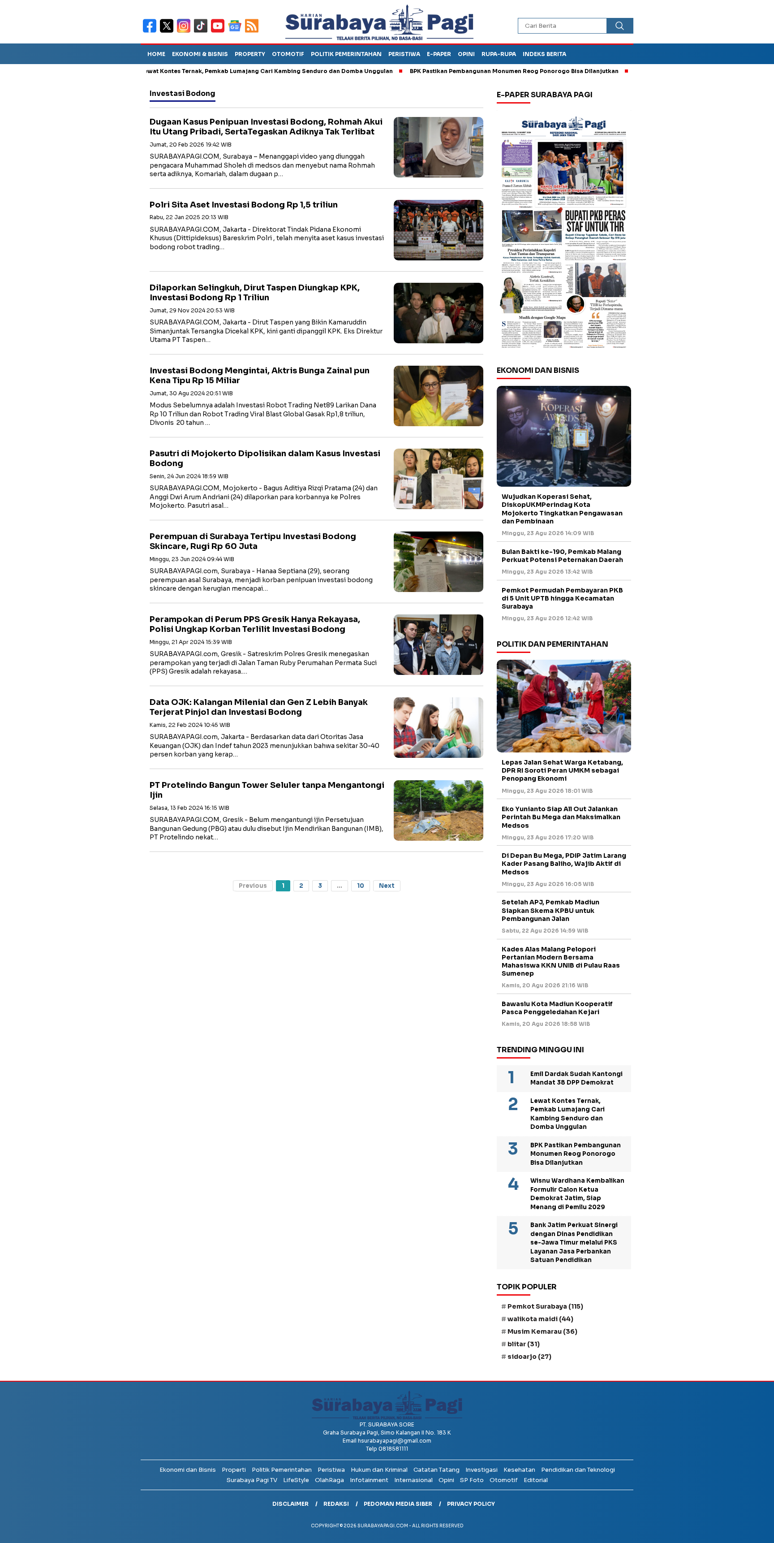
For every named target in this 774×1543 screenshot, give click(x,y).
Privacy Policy (471, 1503)
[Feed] (253, 31)
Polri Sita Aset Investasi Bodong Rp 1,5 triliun (244, 205)
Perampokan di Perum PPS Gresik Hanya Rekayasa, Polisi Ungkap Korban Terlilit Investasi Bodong (255, 624)
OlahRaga (329, 1480)
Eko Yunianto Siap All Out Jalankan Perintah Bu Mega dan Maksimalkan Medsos (561, 817)
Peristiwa (404, 54)
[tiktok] (202, 31)
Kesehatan (519, 1470)
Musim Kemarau (542, 1331)
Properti (234, 1470)
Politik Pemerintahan (346, 54)
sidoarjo (529, 1357)
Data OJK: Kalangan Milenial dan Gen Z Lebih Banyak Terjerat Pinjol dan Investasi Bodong (259, 707)
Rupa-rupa (499, 54)
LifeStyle (296, 1480)
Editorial (536, 1480)
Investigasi (481, 1470)
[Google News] (236, 31)
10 (360, 886)
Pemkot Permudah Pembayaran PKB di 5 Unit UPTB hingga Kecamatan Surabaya (562, 598)
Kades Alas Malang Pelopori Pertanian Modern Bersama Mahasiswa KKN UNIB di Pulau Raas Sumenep (561, 961)
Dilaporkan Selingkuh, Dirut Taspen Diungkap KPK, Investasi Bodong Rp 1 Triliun (255, 293)
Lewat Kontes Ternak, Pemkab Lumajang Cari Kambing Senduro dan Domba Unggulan (221, 71)
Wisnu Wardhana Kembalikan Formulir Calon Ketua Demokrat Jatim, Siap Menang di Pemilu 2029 (577, 1194)
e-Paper (439, 54)
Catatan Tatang (436, 1470)
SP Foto (472, 1480)
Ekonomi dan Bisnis (187, 1470)
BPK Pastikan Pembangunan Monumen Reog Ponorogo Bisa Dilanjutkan (469, 71)
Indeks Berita (544, 54)
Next (387, 886)
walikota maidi (540, 1319)
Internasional (413, 1480)
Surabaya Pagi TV (252, 1480)
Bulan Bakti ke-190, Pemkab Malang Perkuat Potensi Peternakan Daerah (562, 556)
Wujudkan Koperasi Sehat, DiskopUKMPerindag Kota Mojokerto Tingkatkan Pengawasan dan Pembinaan (562, 509)
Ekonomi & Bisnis (200, 54)
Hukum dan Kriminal (379, 1470)
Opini (466, 54)
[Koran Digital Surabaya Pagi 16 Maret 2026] (564, 231)
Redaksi (336, 1503)
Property (250, 54)
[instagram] (185, 31)
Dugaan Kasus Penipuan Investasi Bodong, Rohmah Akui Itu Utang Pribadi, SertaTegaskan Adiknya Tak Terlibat (266, 127)
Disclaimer (290, 1503)
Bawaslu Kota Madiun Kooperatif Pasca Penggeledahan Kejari (557, 1008)
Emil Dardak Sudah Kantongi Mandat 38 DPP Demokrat (576, 1078)
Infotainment (369, 1480)
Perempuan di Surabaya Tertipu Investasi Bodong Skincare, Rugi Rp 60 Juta (253, 542)
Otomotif (288, 54)
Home (156, 54)
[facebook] (151, 31)
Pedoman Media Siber (398, 1503)
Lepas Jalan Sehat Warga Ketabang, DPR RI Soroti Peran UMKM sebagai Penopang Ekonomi (562, 770)
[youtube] (219, 31)
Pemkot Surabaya (545, 1306)
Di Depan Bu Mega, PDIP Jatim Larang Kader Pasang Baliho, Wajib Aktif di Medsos (564, 863)
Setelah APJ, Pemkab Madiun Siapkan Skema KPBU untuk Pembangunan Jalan (550, 910)
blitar (523, 1344)
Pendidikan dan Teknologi (578, 1470)
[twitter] (168, 31)
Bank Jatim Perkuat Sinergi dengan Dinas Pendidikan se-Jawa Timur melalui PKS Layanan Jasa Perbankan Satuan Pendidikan (574, 1242)
